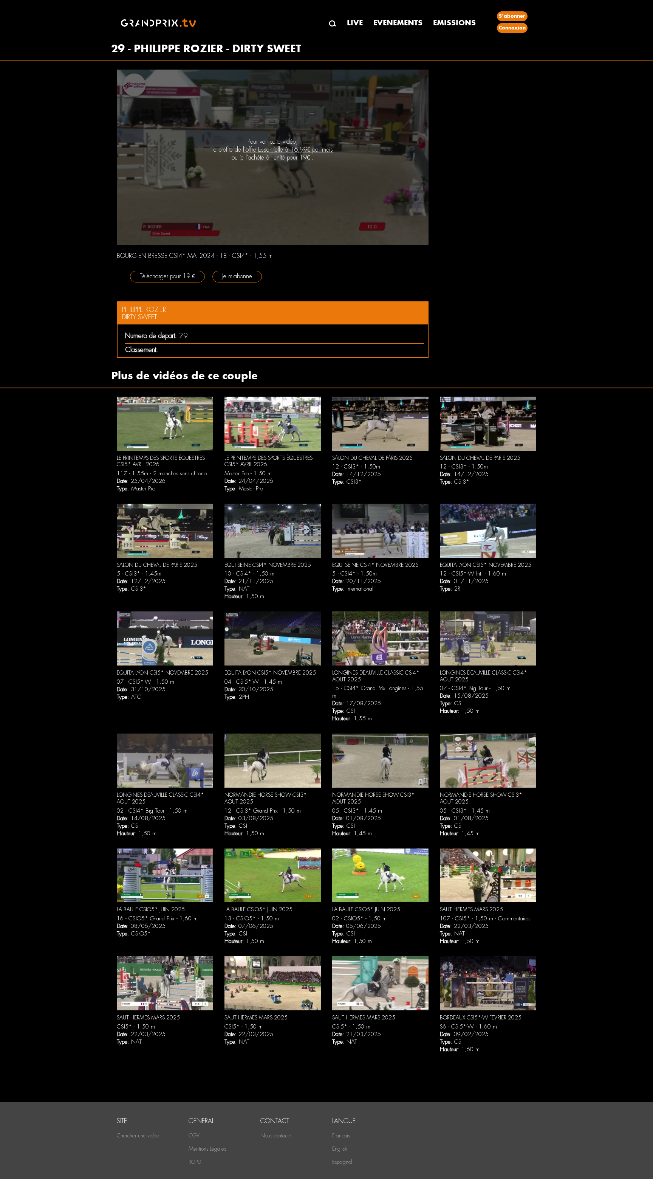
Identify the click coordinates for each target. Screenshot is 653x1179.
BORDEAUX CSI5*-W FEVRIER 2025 (480, 1017)
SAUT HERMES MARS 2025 (471, 909)
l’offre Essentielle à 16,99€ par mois (288, 150)
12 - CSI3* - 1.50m (356, 466)
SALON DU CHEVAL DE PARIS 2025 (372, 458)
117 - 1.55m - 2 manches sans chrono (162, 473)
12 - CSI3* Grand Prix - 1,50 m (262, 810)
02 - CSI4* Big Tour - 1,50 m (152, 810)
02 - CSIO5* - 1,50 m (359, 918)
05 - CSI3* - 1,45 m (357, 810)
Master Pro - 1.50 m (248, 473)
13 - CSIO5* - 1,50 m (251, 918)
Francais (341, 1135)
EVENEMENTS (397, 23)
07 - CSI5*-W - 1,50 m (145, 682)
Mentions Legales (207, 1148)
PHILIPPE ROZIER (144, 309)
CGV (194, 1135)
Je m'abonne (237, 276)
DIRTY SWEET (139, 317)
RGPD (195, 1162)
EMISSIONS (454, 23)
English (339, 1148)
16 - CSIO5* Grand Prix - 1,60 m (157, 918)
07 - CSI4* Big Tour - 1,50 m (475, 688)
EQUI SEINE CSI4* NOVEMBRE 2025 (267, 565)
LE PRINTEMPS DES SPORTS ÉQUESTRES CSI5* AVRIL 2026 (161, 461)
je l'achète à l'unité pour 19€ (275, 157)
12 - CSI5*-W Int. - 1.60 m (473, 573)
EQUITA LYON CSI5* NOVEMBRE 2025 (485, 565)
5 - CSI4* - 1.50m (354, 573)
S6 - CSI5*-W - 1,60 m (468, 1026)
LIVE (355, 23)
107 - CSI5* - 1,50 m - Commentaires (485, 918)
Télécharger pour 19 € (167, 276)
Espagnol (342, 1162)
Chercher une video (138, 1135)
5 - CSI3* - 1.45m (139, 573)
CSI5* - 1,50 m (136, 1026)
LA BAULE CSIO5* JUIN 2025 (151, 909)
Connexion (512, 28)
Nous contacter (276, 1135)
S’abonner (512, 16)
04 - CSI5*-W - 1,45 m (253, 682)
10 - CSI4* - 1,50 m (249, 573)
